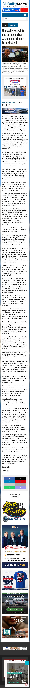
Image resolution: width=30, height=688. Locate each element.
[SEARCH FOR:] (15, 18)
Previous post (16, 494)
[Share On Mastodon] (20, 487)
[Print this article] (20, 484)
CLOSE (27, 663)
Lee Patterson (12, 102)
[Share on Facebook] (9, 478)
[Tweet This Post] (20, 478)
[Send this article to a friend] (9, 484)
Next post (14, 496)
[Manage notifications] (26, 684)
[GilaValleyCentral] (15, 5)
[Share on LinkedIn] (9, 481)
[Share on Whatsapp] (9, 487)
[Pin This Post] (20, 481)
